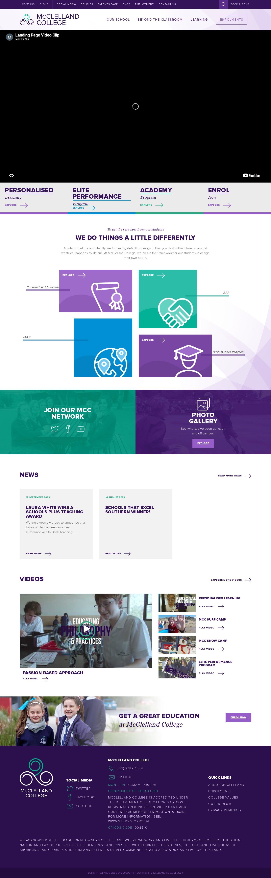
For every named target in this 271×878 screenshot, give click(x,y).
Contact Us (167, 4)
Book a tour (240, 4)
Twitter (83, 789)
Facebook (85, 797)
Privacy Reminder (225, 810)
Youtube (84, 806)
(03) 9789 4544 (130, 768)
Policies (87, 4)
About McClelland (226, 785)
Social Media (66, 4)
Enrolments (231, 20)
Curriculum (219, 804)
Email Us (126, 777)
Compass (28, 4)
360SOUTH (127, 872)
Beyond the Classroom (160, 20)
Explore (203, 443)
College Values (223, 798)
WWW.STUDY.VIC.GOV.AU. (130, 821)
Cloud (44, 4)
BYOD (126, 4)
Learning (199, 20)
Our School (118, 20)
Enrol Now (238, 717)
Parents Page (108, 4)
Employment (144, 4)
